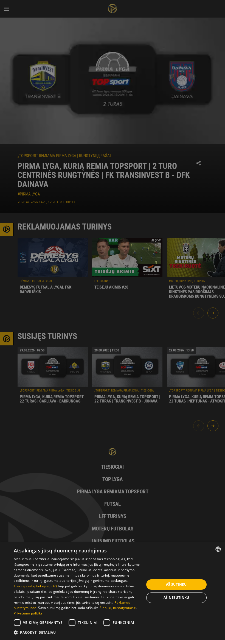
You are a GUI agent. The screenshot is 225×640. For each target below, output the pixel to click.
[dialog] (112, 591)
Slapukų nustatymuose (118, 607)
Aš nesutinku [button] (176, 597)
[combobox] (218, 549)
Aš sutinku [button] (176, 584)
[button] (77, 632)
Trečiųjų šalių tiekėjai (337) (35, 586)
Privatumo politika (28, 613)
